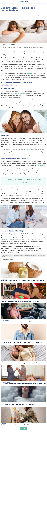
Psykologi (3, 4)
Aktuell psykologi (5, 320)
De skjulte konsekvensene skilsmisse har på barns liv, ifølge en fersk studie (23, 383)
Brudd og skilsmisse (5, 382)
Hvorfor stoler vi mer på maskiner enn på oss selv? (16, 321)
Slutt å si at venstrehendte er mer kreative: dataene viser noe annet (21, 425)
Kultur (2, 299)
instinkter (29, 73)
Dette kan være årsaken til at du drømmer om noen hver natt (19, 404)
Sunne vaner (4, 279)
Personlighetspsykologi (6, 341)
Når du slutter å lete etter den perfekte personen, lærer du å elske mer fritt (23, 363)
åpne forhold (18, 93)
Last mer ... (23, 428)
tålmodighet (41, 165)
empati (10, 239)
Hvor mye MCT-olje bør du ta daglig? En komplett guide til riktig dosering (22, 280)
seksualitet (18, 59)
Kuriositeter (4, 423)
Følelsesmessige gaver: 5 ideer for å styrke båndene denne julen (20, 301)
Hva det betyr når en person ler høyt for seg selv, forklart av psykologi (22, 342)
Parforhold (3, 361)
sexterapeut (30, 149)
